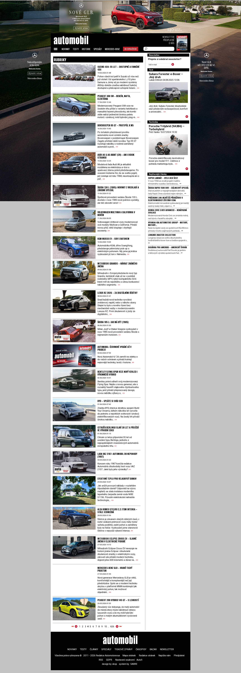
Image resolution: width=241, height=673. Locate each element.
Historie (86, 49)
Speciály (98, 49)
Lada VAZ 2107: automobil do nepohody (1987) (117, 455)
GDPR (109, 659)
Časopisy (141, 649)
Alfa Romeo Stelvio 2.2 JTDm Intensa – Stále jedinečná (117, 511)
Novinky (66, 49)
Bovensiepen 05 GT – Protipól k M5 (115, 125)
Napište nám (164, 655)
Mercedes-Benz (112, 49)
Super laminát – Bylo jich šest (163, 177)
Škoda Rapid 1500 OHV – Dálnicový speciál (168, 187)
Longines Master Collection (161, 234)
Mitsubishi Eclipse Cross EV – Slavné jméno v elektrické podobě (117, 540)
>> (138, 88)
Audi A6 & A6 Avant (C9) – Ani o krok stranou (115, 156)
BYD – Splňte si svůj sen (110, 401)
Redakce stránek (147, 655)
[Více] (186, 117)
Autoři (139, 659)
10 (105, 626)
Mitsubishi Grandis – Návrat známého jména (117, 265)
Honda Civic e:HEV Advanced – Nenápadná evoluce (167, 211)
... (96, 626)
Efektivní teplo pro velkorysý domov (116, 478)
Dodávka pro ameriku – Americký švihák (167, 247)
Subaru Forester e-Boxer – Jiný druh (166, 75)
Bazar (153, 649)
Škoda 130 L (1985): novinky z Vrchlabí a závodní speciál (118, 189)
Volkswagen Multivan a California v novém (116, 214)
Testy (76, 49)
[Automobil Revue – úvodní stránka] (75, 56)
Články (94, 649)
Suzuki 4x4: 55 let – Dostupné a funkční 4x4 (118, 68)
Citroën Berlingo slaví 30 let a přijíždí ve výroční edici (118, 429)
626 (112, 626)
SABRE (133, 664)
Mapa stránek (129, 655)
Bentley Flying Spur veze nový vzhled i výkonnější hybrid (117, 373)
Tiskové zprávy (123, 649)
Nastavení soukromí (125, 659)
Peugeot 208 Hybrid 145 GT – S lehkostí (118, 600)
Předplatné (168, 40)
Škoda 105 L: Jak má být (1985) (112, 322)
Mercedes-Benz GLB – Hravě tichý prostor (114, 569)
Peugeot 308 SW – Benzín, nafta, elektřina (113, 97)
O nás (171, 43)
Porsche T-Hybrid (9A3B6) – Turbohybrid (166, 128)
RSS (101, 659)
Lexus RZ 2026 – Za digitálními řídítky (117, 292)
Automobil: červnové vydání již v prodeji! (114, 348)
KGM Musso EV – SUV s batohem (113, 238)
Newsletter (168, 37)
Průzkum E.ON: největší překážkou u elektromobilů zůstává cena (165, 199)
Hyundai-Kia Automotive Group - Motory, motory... (168, 223)
